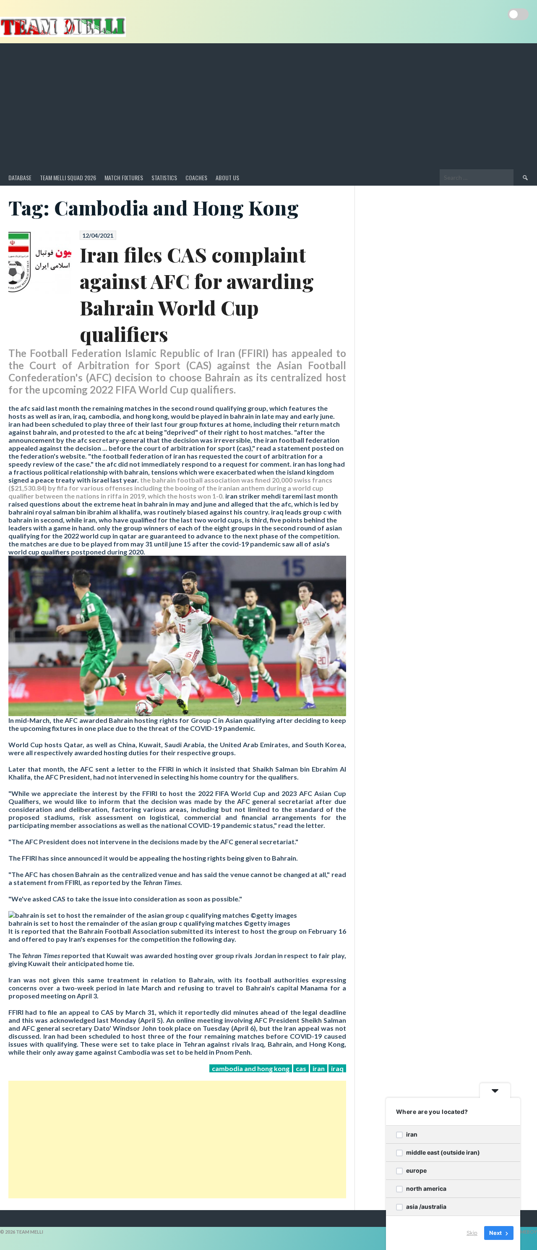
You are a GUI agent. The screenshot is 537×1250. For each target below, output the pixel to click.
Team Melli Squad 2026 (68, 177)
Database (19, 177)
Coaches (196, 177)
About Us (227, 177)
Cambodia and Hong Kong (250, 1068)
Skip (472, 1232)
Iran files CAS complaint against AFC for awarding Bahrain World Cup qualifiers (197, 294)
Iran (319, 1068)
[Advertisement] (268, 106)
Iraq (337, 1068)
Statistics (164, 177)
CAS (301, 1068)
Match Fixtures (123, 177)
